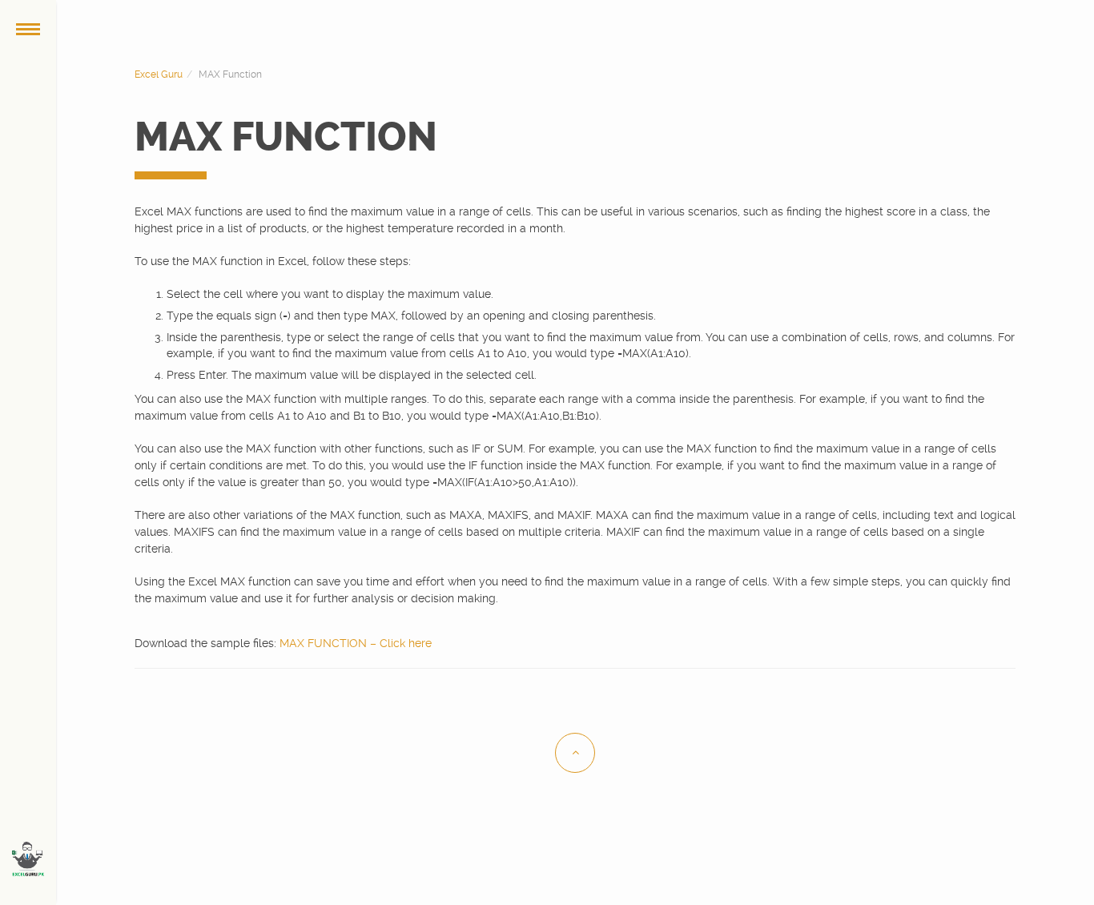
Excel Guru (159, 74)
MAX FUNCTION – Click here (356, 643)
